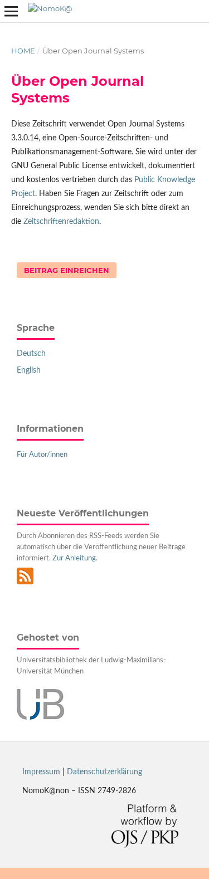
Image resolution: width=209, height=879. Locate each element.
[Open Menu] (11, 11)
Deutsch (31, 354)
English (29, 370)
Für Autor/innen (42, 454)
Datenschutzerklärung (104, 772)
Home (23, 50)
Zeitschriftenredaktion (61, 222)
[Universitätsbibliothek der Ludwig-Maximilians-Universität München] (40, 717)
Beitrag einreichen (66, 270)
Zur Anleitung (74, 558)
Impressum (41, 772)
